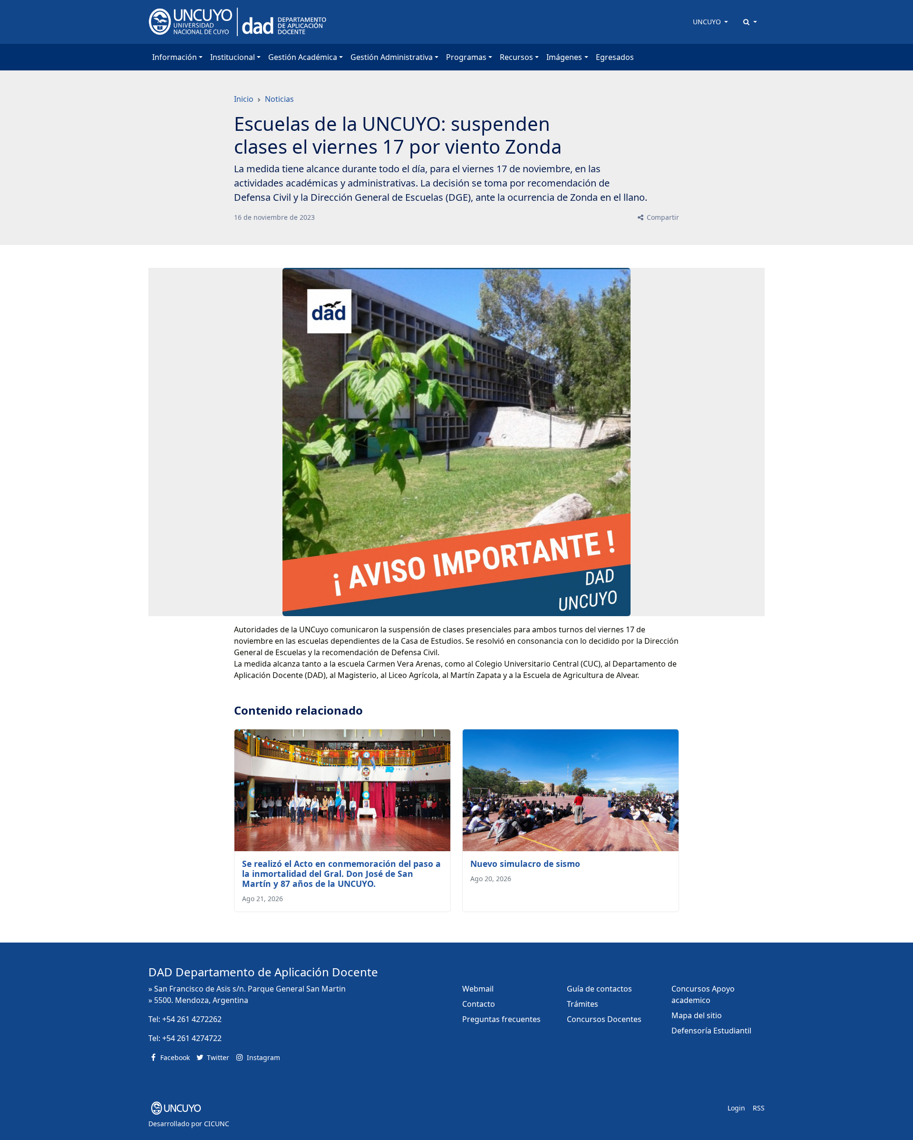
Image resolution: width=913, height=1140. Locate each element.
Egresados (615, 57)
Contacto (478, 1004)
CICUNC (216, 1123)
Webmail (478, 988)
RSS (759, 1107)
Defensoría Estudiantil (711, 1030)
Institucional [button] (232, 57)
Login (736, 1107)
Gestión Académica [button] (302, 57)
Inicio (243, 99)
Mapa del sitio (696, 1015)
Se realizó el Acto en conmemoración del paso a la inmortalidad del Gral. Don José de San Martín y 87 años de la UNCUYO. (341, 873)
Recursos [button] (516, 57)
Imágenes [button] (564, 57)
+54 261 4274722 (192, 1038)
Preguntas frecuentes (501, 1019)
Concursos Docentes (604, 1019)
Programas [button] (466, 57)
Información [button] (174, 57)
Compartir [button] (662, 217)
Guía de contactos (599, 988)
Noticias (279, 99)
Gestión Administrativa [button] (391, 57)
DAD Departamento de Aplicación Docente (263, 972)
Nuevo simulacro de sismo (525, 863)
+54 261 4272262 (192, 1019)
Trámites (582, 1004)
